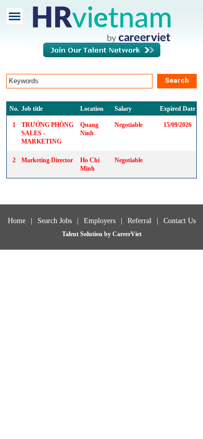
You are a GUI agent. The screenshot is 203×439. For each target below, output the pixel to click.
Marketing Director (47, 160)
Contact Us (179, 221)
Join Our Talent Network (101, 55)
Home (17, 221)
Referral (139, 221)
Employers (100, 221)
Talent (71, 234)
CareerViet (127, 234)
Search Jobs (54, 221)
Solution (92, 234)
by (108, 234)
